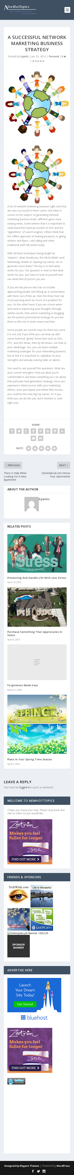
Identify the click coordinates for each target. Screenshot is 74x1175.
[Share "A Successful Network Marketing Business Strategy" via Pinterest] (40, 431)
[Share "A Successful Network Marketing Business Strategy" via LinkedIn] (47, 431)
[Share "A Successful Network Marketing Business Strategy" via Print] (40, 438)
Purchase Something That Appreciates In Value (34, 633)
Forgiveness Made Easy (22, 685)
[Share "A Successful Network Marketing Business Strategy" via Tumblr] (33, 431)
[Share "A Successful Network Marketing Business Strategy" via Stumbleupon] (62, 431)
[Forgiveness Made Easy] (37, 662)
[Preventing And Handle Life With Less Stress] (37, 553)
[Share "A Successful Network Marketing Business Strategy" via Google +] (26, 431)
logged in (24, 787)
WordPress (63, 1165)
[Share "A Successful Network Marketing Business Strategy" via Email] (33, 438)
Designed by (12, 1165)
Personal (54, 56)
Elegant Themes (29, 1165)
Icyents (24, 56)
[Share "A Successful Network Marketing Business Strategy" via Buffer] (55, 431)
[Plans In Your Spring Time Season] (37, 724)
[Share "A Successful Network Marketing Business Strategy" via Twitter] (19, 431)
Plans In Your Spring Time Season (29, 759)
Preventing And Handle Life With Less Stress (36, 577)
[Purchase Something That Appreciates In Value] (37, 607)
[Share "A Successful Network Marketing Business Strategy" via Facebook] (11, 431)
